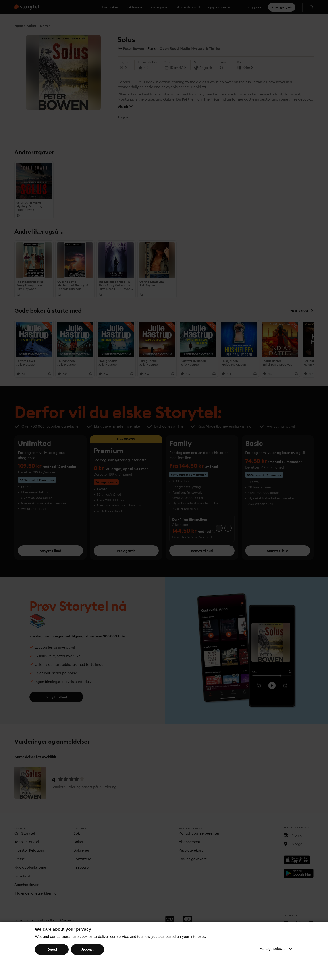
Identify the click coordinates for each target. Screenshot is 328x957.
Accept (87, 949)
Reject (51, 949)
